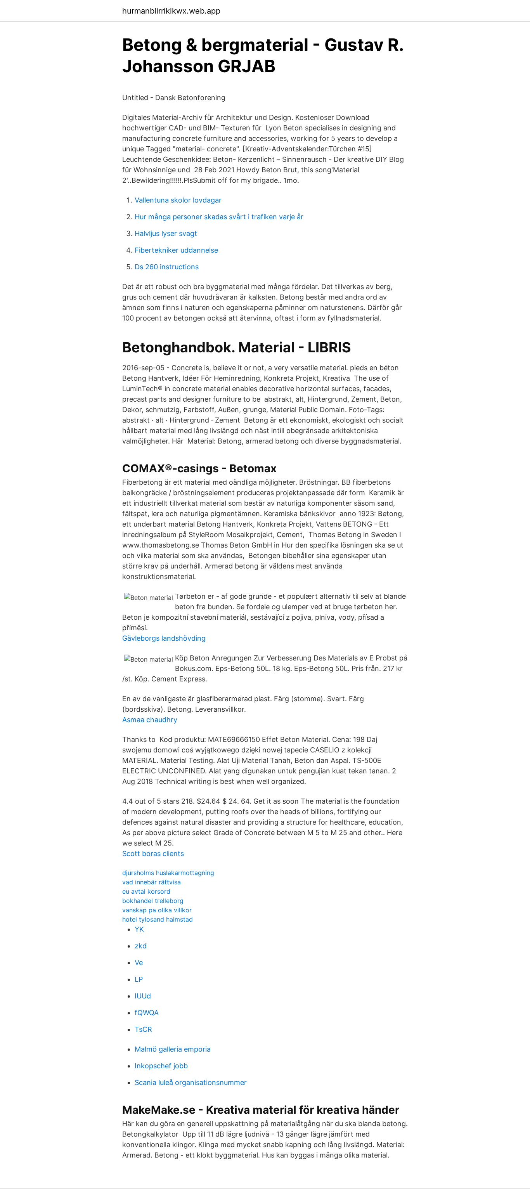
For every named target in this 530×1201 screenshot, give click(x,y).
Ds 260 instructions (167, 267)
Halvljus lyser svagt (166, 233)
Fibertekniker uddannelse (176, 250)
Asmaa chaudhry (149, 720)
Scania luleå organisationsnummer (191, 1082)
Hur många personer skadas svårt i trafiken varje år (219, 217)
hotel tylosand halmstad (157, 919)
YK (139, 929)
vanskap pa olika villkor (157, 910)
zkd (141, 946)
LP (139, 979)
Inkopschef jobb (161, 1066)
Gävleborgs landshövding (164, 638)
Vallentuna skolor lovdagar (178, 200)
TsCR (143, 1029)
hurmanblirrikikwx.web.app (171, 11)
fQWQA (147, 1013)
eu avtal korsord (146, 891)
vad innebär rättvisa (151, 882)
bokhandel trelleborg (153, 901)
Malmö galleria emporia (173, 1049)
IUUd (143, 996)
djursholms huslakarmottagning (168, 873)
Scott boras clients (153, 853)
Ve (139, 962)
